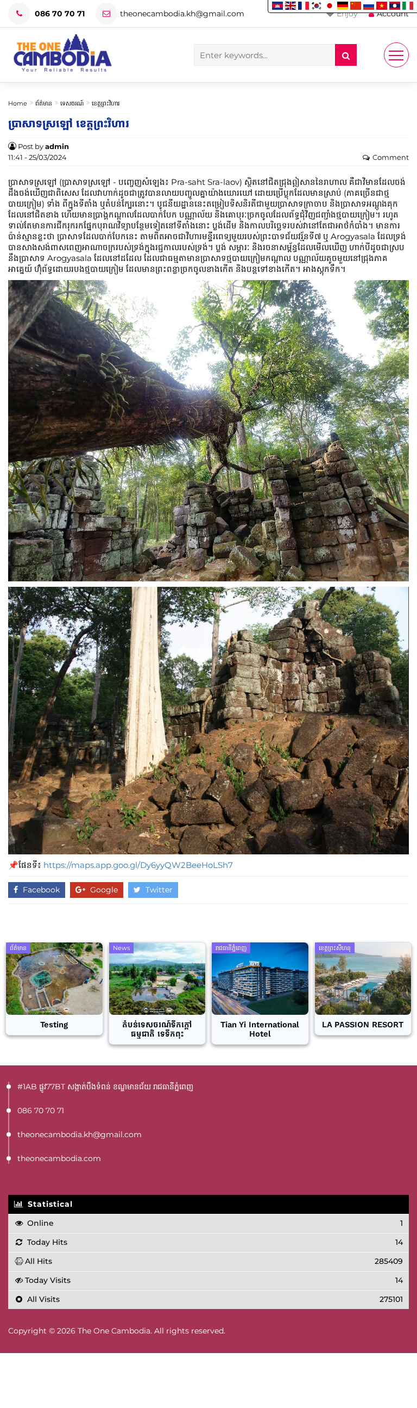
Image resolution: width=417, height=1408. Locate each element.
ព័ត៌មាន (43, 103)
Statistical (49, 1204)
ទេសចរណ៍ (72, 103)
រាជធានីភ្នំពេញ (231, 948)
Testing (54, 1024)
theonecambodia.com (59, 1158)
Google (103, 890)
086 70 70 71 (59, 13)
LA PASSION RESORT (362, 1024)
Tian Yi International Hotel (259, 1029)
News (121, 948)
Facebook (40, 890)
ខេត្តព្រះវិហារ (105, 103)
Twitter (158, 890)
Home (17, 103)
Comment (390, 157)
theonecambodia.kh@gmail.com (182, 13)
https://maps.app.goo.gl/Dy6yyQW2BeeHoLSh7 (138, 865)
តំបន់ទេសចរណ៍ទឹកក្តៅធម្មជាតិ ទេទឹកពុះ (157, 1029)
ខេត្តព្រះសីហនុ (335, 948)
